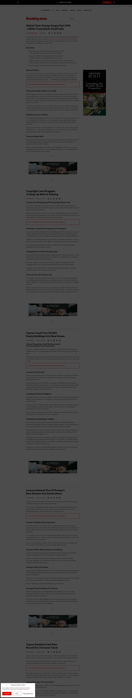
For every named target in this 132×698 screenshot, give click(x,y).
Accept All (7, 693)
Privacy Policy (26, 689)
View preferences (28, 693)
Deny (16, 693)
